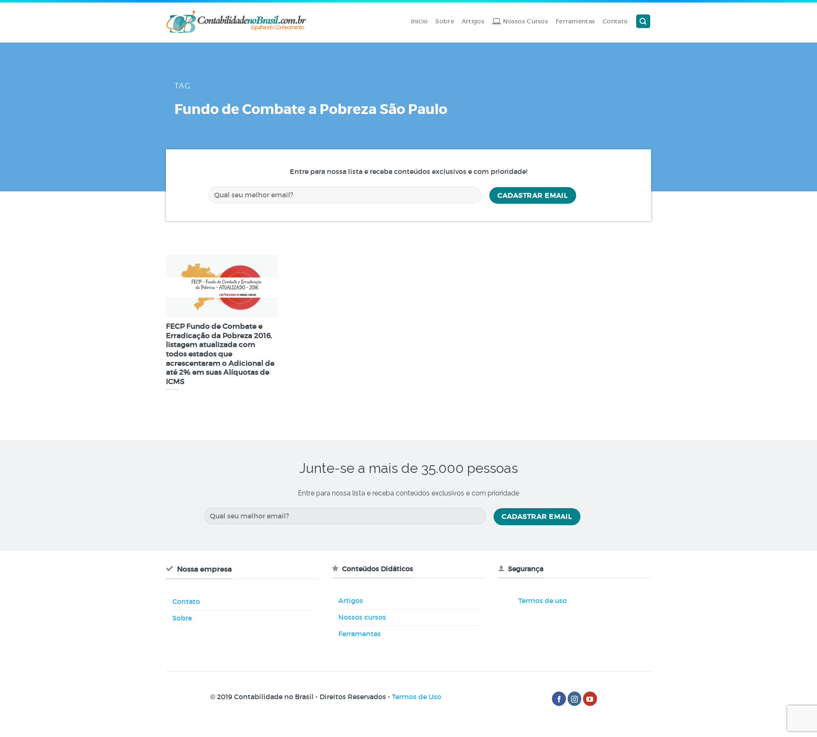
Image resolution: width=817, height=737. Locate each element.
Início (419, 21)
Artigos (473, 21)
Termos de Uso (416, 696)
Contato (615, 21)
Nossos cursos (362, 617)
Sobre (444, 21)
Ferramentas (575, 21)
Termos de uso (542, 600)
